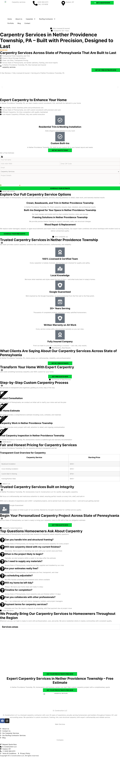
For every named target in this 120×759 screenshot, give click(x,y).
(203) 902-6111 (43, 2)
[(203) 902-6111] (35, 3)
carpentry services (8, 67)
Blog (19, 23)
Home (10, 19)
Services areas (10, 626)
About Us (18, 19)
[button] (2, 87)
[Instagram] (7, 720)
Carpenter (29, 19)
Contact (27, 23)
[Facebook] (2, 720)
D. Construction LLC (60, 711)
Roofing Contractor (46, 19)
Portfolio (11, 23)
